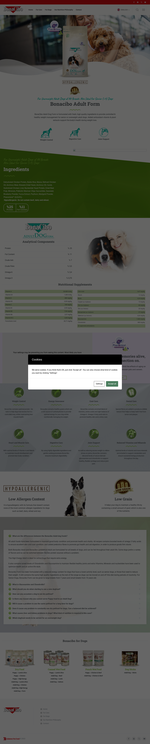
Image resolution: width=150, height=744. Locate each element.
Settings (99, 384)
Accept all (112, 384)
